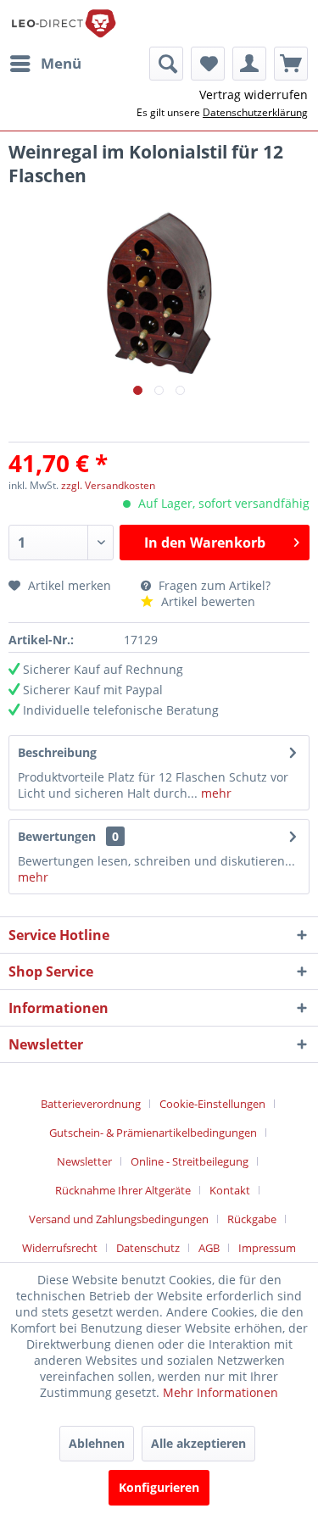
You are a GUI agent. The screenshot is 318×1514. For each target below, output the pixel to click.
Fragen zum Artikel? (213, 585)
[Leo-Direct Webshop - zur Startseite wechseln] (63, 23)
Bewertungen (57, 836)
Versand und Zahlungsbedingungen (119, 1219)
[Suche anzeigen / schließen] (166, 64)
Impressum (267, 1247)
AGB (209, 1247)
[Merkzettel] (208, 64)
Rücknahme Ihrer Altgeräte (123, 1190)
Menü (61, 63)
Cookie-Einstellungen (212, 1103)
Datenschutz (148, 1247)
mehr (215, 793)
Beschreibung (57, 752)
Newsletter (84, 1161)
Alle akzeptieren (198, 1443)
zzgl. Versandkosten (108, 485)
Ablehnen (97, 1443)
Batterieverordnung (91, 1103)
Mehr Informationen (220, 1392)
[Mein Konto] (249, 64)
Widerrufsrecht (60, 1247)
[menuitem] (45, 64)
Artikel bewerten (206, 601)
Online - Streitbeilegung (189, 1161)
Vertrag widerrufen (253, 94)
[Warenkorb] (291, 64)
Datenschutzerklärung (255, 112)
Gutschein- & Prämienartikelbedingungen (153, 1132)
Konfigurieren (159, 1487)
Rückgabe (251, 1219)
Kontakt (229, 1190)
